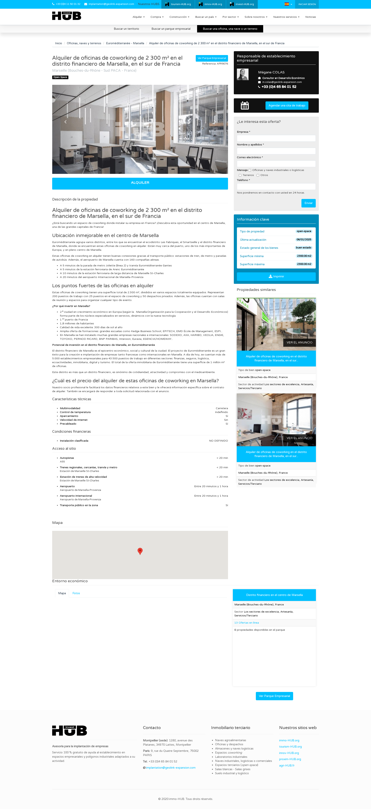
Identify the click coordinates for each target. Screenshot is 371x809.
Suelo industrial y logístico (232, 773)
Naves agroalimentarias (230, 740)
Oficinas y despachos (229, 744)
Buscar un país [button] (205, 17)
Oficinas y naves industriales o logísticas (278, 170)
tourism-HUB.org (181, 4)
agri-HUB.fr (286, 765)
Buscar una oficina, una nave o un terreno (230, 29)
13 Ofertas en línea (246, 622)
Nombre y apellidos (249, 144)
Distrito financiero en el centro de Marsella (274, 595)
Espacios (228, 752)
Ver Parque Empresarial (212, 58)
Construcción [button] (178, 17)
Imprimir (278, 276)
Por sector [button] (229, 17)
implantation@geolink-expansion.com (111, 4)
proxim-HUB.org (290, 759)
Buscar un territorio (126, 29)
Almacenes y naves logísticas (234, 748)
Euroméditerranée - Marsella (125, 43)
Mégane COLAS (271, 72)
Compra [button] (156, 17)
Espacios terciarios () (236, 765)
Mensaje (242, 170)
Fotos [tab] (76, 593)
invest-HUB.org (245, 4)
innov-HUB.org (213, 4)
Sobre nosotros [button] (255, 17)
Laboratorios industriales (231, 757)
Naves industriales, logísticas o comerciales (243, 761)
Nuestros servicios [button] (285, 17)
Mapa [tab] (62, 593)
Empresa (242, 131)
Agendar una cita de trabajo (287, 105)
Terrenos (248, 175)
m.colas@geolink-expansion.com (282, 82)
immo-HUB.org (289, 740)
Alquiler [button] (138, 17)
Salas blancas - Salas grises (232, 769)
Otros (264, 175)
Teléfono (242, 180)
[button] (288, 4)
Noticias (310, 17)
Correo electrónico (249, 157)
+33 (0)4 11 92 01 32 (68, 4)
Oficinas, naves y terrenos (84, 43)
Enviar (309, 203)
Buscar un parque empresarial (171, 29)
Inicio (58, 43)
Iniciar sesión (307, 4)
